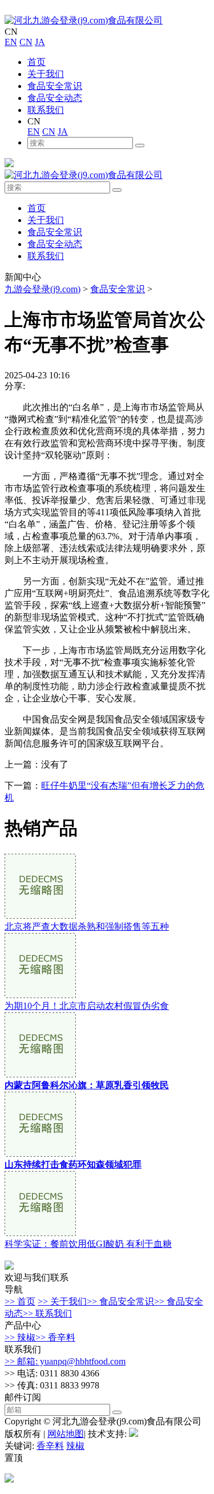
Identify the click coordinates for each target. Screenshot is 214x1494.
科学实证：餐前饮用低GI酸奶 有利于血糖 (88, 1244)
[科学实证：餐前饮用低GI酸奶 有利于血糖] (40, 1233)
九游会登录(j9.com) (42, 289)
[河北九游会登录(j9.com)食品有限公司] (84, 20)
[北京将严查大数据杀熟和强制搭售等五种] (40, 915)
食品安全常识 (54, 86)
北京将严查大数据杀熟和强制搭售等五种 (87, 926)
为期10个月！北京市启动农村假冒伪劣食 (87, 1006)
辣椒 (75, 1446)
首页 (36, 62)
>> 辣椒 (20, 1337)
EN (11, 42)
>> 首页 (20, 1301)
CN (26, 42)
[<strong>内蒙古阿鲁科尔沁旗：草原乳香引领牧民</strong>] (40, 1074)
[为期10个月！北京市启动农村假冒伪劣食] (40, 995)
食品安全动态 (54, 98)
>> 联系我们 (47, 1313)
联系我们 (45, 110)
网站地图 (65, 1434)
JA (40, 42)
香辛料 (50, 1446)
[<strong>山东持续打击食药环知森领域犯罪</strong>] (40, 1153)
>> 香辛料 (55, 1337)
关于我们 (45, 74)
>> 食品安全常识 (120, 1301)
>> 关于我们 (62, 1301)
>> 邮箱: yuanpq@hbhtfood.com (65, 1361)
